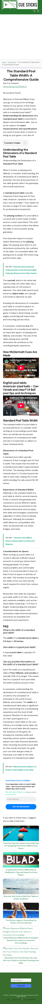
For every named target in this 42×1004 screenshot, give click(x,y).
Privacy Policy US (17, 999)
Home (4, 62)
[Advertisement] (21, 36)
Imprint (9, 999)
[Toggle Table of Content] (23, 143)
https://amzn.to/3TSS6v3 (14, 86)
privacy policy (30, 792)
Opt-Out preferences (29, 999)
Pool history (12, 62)
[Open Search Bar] (34, 11)
